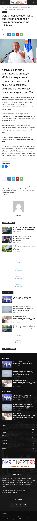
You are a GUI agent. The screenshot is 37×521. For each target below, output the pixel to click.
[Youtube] (25, 505)
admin (7, 30)
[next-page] (6, 255)
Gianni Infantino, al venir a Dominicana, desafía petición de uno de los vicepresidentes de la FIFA (24, 318)
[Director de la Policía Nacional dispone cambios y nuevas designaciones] (7, 239)
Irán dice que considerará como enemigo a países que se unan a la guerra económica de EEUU (23, 308)
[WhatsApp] (21, 34)
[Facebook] (9, 34)
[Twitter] (13, 34)
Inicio (3, 7)
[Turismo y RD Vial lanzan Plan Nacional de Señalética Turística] (7, 299)
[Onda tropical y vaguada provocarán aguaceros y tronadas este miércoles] (7, 248)
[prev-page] (3, 255)
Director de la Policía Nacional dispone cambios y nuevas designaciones (22, 238)
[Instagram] (16, 505)
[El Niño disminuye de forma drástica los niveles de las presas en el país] (7, 230)
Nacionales (8, 7)
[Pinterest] (17, 34)
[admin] (3, 30)
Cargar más (18, 335)
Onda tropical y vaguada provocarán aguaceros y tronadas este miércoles (24, 247)
